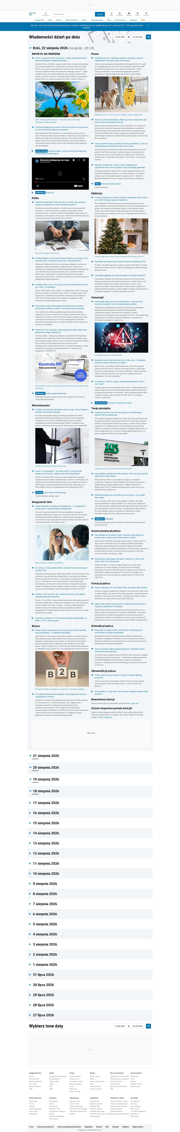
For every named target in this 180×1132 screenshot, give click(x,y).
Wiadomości (135, 1076)
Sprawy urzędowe (75, 1084)
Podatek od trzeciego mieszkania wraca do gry (50, 466)
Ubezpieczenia (54, 1081)
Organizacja (33, 1101)
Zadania (31, 1106)
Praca (72, 1086)
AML (111, 1089)
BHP (50, 1086)
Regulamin (89, 1127)
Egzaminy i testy (54, 1109)
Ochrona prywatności (45, 1127)
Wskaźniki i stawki (117, 1098)
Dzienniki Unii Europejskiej (78, 1109)
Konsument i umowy (76, 1081)
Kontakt (115, 1127)
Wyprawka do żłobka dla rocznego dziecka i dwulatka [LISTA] (120, 262)
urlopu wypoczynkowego (56, 393)
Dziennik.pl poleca (102, 626)
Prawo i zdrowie (75, 1091)
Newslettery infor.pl (103, 699)
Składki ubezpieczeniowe (118, 1106)
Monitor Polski (74, 1104)
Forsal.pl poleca (100, 583)
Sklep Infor (73, 1089)
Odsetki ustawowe (116, 1111)
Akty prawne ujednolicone (78, 1111)
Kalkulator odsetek (96, 1109)
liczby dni (50, 193)
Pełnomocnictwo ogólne (111, 184)
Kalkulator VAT (95, 1106)
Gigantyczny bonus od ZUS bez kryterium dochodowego (113, 468)
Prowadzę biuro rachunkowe (119, 1079)
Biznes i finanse (95, 1076)
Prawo (84, 20)
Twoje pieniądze (97, 20)
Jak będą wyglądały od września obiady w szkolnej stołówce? (120, 275)
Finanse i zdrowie (96, 1089)
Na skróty (134, 1098)
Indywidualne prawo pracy (58, 1076)
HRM (51, 1089)
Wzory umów (135, 1109)
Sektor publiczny (72, 20)
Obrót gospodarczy (35, 1081)
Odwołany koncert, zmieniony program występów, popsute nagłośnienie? (119, 114)
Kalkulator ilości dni (96, 1104)
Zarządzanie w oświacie (57, 1111)
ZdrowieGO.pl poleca (103, 671)
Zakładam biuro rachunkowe (119, 1076)
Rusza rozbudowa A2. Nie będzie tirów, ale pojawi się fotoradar (121, 588)
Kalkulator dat (94, 1101)
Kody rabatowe (136, 1106)
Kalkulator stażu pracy (97, 1111)
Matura (51, 1114)
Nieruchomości (120, 20)
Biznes (58, 20)
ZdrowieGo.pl (135, 1101)
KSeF (143, 20)
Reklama (125, 1127)
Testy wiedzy (53, 1119)
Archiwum (134, 1104)
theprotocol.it (135, 1114)
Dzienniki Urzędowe (76, 1106)
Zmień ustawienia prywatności (69, 1127)
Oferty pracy (135, 1116)
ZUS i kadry (33, 1084)
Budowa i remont (136, 1084)
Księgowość (39, 20)
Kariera (99, 1127)
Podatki (31, 1076)
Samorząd (97, 297)
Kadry (50, 20)
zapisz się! (135, 703)
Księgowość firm (42, 502)
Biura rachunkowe (117, 1073)
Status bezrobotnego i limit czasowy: (47, 253)
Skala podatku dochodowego (119, 1114)
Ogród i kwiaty (135, 1086)
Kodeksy (72, 1114)
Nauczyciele (53, 1106)
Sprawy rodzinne (75, 1076)
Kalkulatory (94, 1098)
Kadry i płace (33, 1111)
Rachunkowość (34, 1079)
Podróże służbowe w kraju (119, 1101)
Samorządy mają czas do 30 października (108, 355)
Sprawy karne (74, 1079)
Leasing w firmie (95, 1086)
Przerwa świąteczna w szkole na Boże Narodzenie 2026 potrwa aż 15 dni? (119, 256)
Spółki (92, 1079)
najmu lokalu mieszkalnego (55, 492)
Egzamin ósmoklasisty (56, 1116)
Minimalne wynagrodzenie (119, 1104)
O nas (31, 1127)
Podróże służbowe (116, 1109)
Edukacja (133, 20)
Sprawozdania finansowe (118, 1086)
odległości (109, 519)
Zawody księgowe (35, 1086)
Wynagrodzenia (54, 1079)
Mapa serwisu (137, 1127)
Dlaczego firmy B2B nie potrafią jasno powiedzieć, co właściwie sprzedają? (59, 689)
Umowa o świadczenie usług (119, 403)
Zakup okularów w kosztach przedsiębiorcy (49, 563)
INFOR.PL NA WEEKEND (46, 54)
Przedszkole (53, 1101)
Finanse (133, 1081)
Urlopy (51, 1084)
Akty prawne (74, 1098)
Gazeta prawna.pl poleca (106, 531)
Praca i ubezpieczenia (97, 1081)
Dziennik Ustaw (75, 1101)
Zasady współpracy (105, 717)
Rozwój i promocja (35, 1109)
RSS (107, 1127)
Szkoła (51, 1104)
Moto (109, 20)
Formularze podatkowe (138, 1111)
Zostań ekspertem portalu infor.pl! (111, 708)
